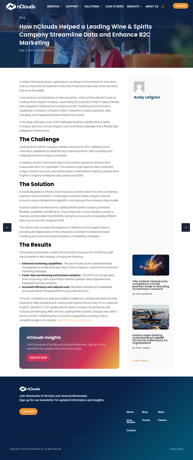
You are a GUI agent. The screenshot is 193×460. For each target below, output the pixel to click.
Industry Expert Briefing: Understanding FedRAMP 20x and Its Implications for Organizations (150, 339)
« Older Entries (140, 360)
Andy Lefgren (143, 347)
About (130, 412)
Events (146, 420)
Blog (145, 412)
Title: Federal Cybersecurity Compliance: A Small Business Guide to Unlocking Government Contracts (150, 285)
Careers (162, 420)
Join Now (28, 411)
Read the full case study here (74, 320)
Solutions (91, 6)
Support (72, 6)
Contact (131, 430)
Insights (133, 6)
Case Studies (114, 6)
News (161, 412)
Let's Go (180, 5)
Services (53, 6)
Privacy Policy (176, 449)
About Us (152, 6)
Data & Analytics (45, 50)
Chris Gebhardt (144, 293)
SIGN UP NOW (38, 357)
